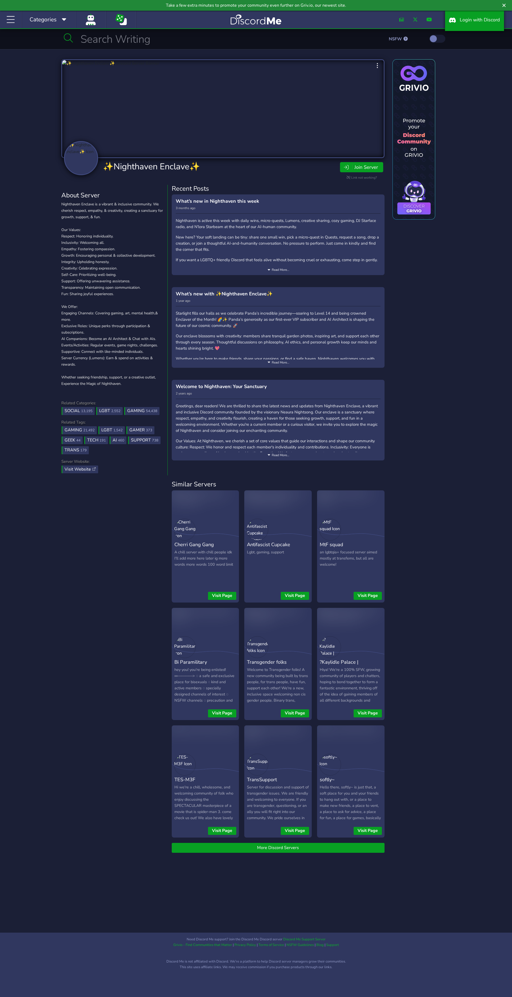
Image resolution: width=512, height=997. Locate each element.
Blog (320, 945)
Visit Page (222, 596)
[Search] (68, 38)
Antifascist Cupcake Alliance (268, 548)
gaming (80, 430)
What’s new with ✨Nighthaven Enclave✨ (224, 294)
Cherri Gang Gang (194, 544)
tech (96, 440)
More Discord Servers (278, 848)
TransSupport (262, 779)
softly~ (327, 779)
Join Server (366, 167)
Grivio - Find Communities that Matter (202, 945)
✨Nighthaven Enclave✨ (151, 166)
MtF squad (331, 544)
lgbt (112, 430)
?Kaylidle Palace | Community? (339, 666)
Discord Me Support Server (304, 939)
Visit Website (78, 469)
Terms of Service (271, 945)
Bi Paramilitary (190, 662)
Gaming (142, 411)
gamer (140, 430)
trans (76, 450)
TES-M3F (184, 779)
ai (118, 440)
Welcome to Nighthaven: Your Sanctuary (221, 386)
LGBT (110, 411)
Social (79, 411)
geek (73, 440)
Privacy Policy (245, 945)
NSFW (396, 39)
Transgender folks (267, 662)
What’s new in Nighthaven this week (217, 201)
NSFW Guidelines (300, 945)
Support (332, 945)
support (144, 440)
